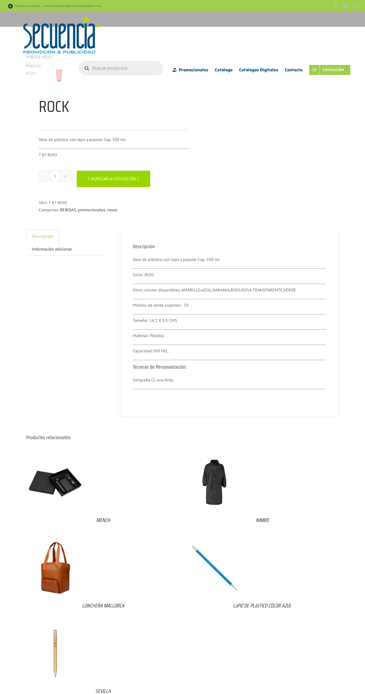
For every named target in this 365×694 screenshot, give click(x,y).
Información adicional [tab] (52, 249)
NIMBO (262, 520)
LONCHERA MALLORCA (103, 605)
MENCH (103, 520)
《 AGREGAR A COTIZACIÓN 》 (113, 178)
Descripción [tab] (42, 236)
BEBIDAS (68, 209)
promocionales (91, 209)
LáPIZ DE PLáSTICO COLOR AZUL (262, 605)
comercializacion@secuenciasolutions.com (73, 6)
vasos (112, 209)
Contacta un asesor (27, 6)
